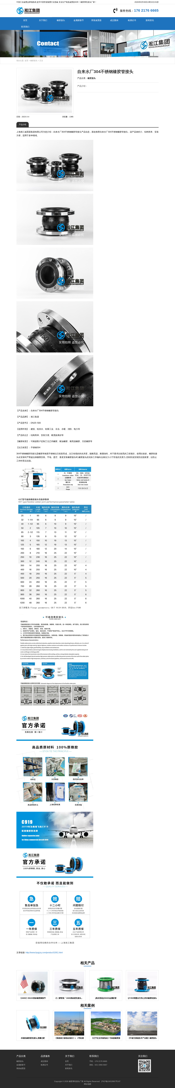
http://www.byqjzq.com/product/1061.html (44, 952)
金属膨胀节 (79, 20)
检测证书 (132, 20)
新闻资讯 (150, 20)
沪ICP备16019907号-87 (110, 1081)
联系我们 (25, 27)
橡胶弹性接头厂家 (76, 1081)
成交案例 (114, 20)
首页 (25, 20)
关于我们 (43, 20)
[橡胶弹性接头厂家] (28, 10)
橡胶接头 (61, 20)
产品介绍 (22, 124)
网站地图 (87, 1084)
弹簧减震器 (96, 20)
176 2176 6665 (146, 10)
